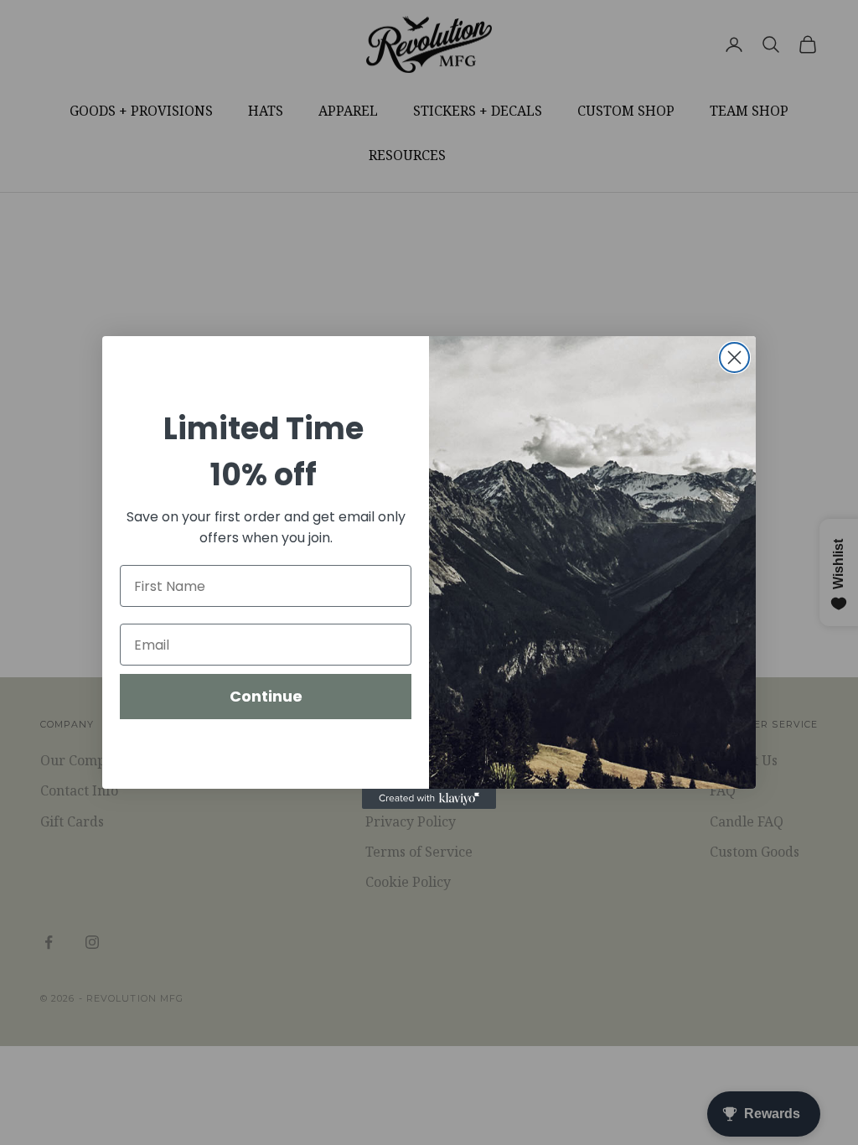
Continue (266, 696)
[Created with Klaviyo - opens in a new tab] (429, 799)
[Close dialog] (734, 357)
